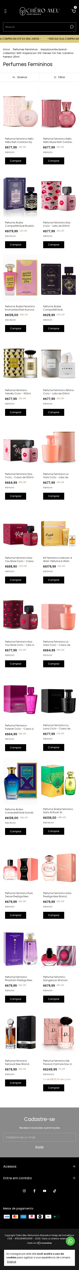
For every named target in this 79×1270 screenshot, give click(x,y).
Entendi (11, 1261)
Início (6, 49)
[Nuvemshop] (39, 1243)
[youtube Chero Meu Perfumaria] (44, 1191)
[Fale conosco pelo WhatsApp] (70, 1241)
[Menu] (6, 11)
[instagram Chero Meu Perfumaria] (24, 1191)
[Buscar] (71, 27)
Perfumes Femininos (25, 49)
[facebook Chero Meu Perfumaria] (34, 1191)
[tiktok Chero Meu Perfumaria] (54, 1191)
